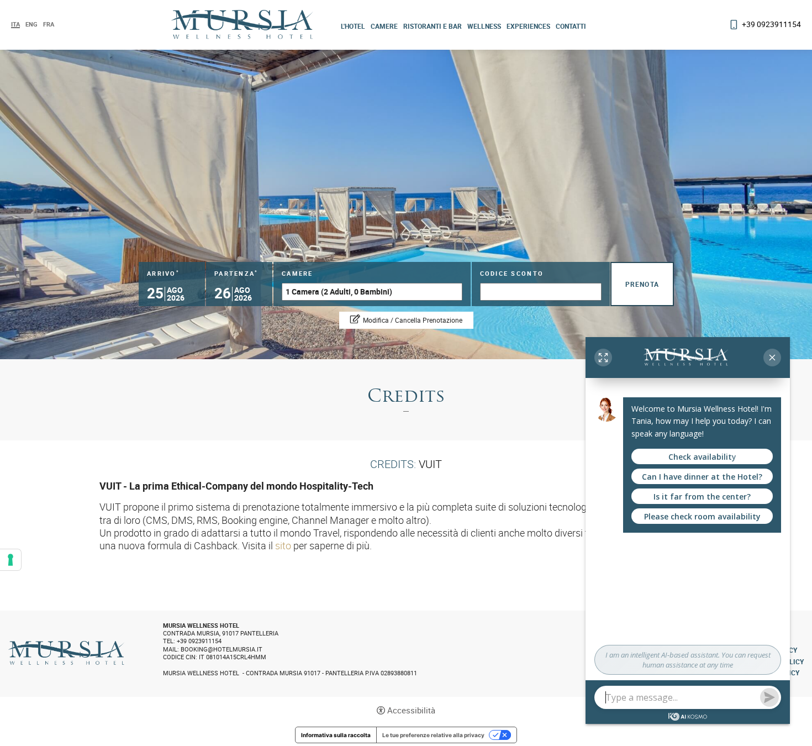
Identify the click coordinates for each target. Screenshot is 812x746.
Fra (48, 24)
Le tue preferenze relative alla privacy (433, 735)
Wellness (484, 26)
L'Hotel (353, 26)
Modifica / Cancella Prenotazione (412, 320)
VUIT (430, 463)
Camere (384, 26)
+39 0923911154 (771, 24)
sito (283, 545)
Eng (31, 24)
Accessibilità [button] (411, 710)
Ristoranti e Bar (432, 26)
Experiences (528, 26)
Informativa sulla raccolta (336, 735)
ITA (15, 24)
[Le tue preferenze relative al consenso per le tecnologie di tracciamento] (10, 559)
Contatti (571, 26)
